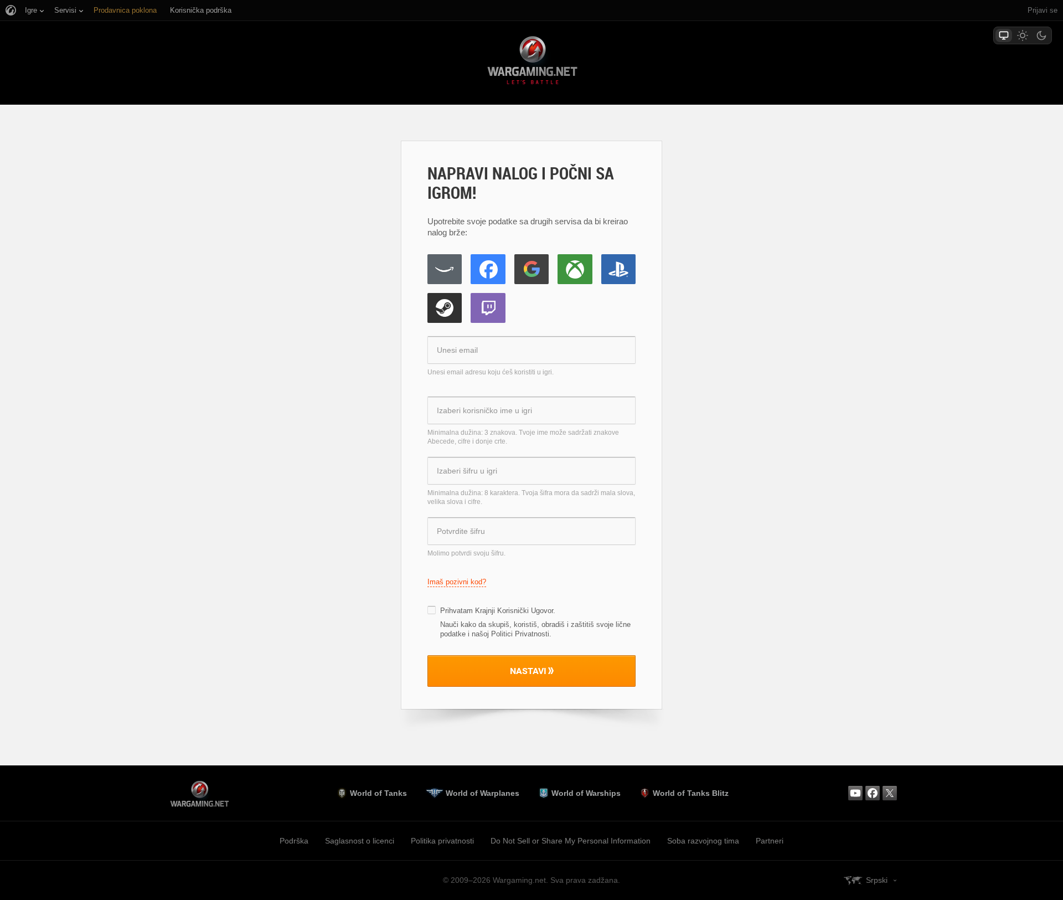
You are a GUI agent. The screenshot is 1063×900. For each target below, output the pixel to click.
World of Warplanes (482, 793)
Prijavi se (1042, 10)
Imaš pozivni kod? (456, 582)
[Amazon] (444, 269)
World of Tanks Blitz (691, 793)
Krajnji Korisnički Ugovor (514, 610)
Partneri (769, 840)
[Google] (531, 269)
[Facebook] (488, 269)
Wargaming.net (531, 62)
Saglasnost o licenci (359, 840)
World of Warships (586, 793)
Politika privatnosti (442, 840)
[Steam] (444, 308)
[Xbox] (575, 269)
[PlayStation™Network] (618, 269)
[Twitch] (488, 308)
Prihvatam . (497, 610)
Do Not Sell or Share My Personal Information (571, 840)
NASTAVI (528, 671)
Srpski (876, 880)
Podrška (294, 840)
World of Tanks (378, 793)
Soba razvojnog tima (703, 840)
